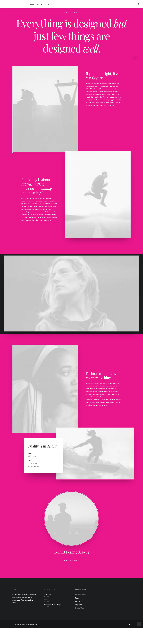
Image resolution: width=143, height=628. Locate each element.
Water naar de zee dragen (53, 605)
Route (39, 4)
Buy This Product (71, 560)
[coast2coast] (14, 4)
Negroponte (79, 605)
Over (47, 4)
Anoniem (78, 601)
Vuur (45, 600)
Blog (32, 4)
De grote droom (80, 595)
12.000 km (47, 595)
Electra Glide (79, 608)
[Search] (138, 4)
